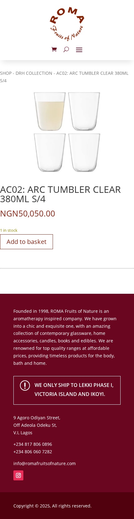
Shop (6, 73)
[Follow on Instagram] (18, 475)
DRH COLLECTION (34, 73)
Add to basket (26, 241)
